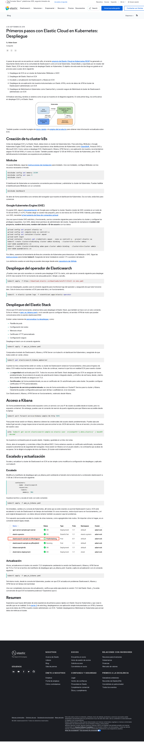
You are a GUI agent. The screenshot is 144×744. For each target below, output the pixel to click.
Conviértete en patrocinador (113, 684)
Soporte (113, 2)
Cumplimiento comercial (80, 687)
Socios (106, 2)
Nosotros (99, 2)
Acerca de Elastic (52, 657)
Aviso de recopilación (72, 730)
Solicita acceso (77, 663)
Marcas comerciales (18, 717)
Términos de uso (31, 717)
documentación (30, 210)
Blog (9, 15)
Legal (73, 678)
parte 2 (34, 605)
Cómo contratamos (53, 684)
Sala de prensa (51, 666)
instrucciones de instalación (40, 165)
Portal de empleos (52, 681)
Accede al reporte (61, 2)
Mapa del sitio (59, 717)
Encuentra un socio (78, 657)
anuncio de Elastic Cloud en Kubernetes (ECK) (71, 61)
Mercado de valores (110, 666)
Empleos (49, 678)
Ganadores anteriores (110, 678)
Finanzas (105, 663)
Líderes (48, 660)
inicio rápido (41, 129)
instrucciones (12, 257)
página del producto (58, 129)
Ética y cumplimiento (79, 690)
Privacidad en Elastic (79, 684)
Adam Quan (12, 42)
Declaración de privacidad (45, 717)
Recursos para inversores (112, 657)
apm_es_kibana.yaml (28, 312)
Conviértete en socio (79, 666)
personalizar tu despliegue (37, 319)
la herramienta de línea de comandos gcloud (40, 215)
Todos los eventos (109, 687)
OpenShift (85, 146)
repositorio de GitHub (67, 261)
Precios (71, 8)
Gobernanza (107, 660)
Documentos (80, 8)
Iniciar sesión (134, 2)
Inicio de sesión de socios (81, 660)
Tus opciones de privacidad (89, 730)
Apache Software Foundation (84, 727)
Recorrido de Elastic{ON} (111, 681)
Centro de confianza (79, 681)
